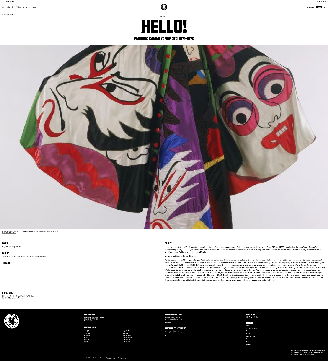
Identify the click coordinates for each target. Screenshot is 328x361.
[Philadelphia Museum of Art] (164, 7)
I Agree (322, 358)
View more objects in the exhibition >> (180, 256)
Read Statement (170, 336)
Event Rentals (250, 336)
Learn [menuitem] (27, 7)
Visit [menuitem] (3, 7)
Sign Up (167, 322)
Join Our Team (250, 328)
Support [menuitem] (34, 7)
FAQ (247, 341)
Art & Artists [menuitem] (20, 7)
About (248, 325)
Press (248, 331)
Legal (248, 344)
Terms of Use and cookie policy (304, 354)
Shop (248, 333)
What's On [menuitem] (10, 7)
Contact (248, 339)
